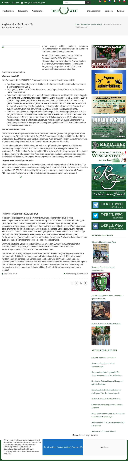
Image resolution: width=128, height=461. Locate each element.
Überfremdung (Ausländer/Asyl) (77, 274)
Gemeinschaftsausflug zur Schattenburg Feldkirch (107, 406)
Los (88, 2)
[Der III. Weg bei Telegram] (109, 205)
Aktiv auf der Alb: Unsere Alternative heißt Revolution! (108, 423)
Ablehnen (104, 447)
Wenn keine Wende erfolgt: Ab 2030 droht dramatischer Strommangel (108, 415)
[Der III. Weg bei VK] (109, 226)
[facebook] (72, 283)
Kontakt (120, 10)
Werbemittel (37, 10)
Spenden (108, 10)
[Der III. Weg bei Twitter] (109, 216)
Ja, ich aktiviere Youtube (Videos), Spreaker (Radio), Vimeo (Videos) (63, 447)
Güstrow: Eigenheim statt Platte (104, 357)
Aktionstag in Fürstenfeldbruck (104, 431)
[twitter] (76, 283)
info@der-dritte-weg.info (34, 3)
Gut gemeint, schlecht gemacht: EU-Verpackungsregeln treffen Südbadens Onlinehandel (106, 374)
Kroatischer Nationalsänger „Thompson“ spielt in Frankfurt (107, 382)
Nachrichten (8, 10)
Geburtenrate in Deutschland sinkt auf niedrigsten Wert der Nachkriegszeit (106, 391)
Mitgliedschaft (93, 10)
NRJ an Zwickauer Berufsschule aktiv (106, 399)
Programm (22, 10)
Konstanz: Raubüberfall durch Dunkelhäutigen (103, 364)
